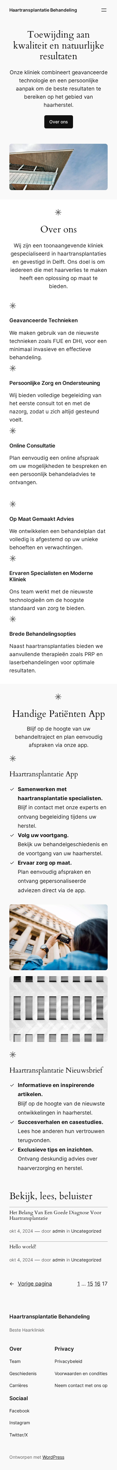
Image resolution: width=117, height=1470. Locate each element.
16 (97, 1284)
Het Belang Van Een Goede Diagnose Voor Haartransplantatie (55, 1215)
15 (90, 1284)
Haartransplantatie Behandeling (43, 10)
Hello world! (22, 1247)
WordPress (53, 1457)
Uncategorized (86, 1231)
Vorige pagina (30, 1284)
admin (58, 1231)
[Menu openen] (104, 10)
